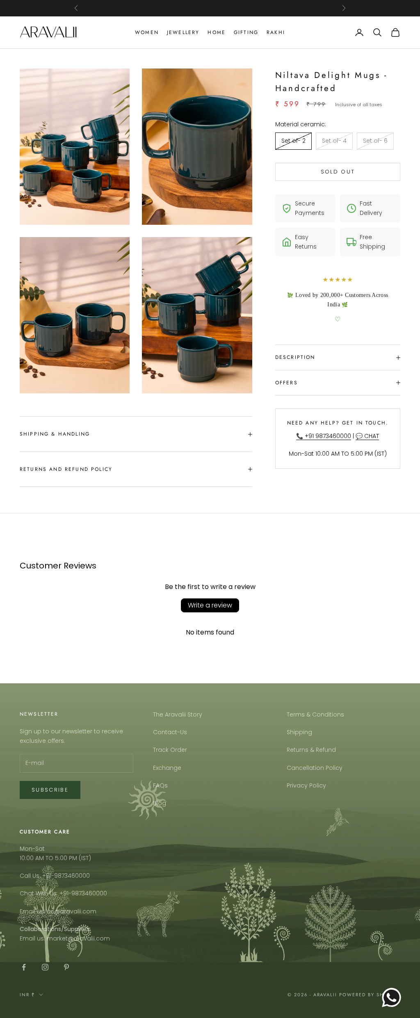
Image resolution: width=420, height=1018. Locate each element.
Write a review (210, 605)
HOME (217, 32)
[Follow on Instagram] (45, 967)
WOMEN (147, 32)
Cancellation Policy (314, 768)
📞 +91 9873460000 (323, 436)
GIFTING (246, 32)
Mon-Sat (32, 849)
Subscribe (50, 790)
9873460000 (72, 876)
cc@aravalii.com (71, 911)
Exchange (167, 768)
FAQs (160, 785)
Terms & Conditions (315, 714)
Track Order (170, 750)
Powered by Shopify (369, 994)
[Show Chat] (393, 997)
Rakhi (276, 32)
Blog (159, 803)
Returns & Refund (311, 750)
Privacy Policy (306, 785)
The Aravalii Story (177, 714)
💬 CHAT (367, 436)
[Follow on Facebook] (24, 967)
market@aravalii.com (78, 938)
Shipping (299, 732)
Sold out (338, 172)
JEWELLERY (183, 32)
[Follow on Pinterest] (66, 967)
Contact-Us (170, 732)
